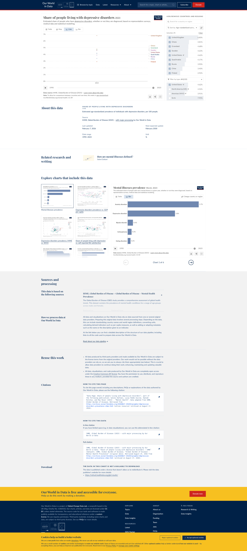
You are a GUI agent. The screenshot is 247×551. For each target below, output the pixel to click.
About (126, 5)
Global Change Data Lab (77, 506)
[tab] (49, 29)
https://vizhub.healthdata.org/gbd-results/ (101, 475)
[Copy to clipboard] (156, 397)
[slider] (153, 87)
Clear (201, 33)
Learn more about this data (93, 93)
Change (193, 196)
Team (155, 522)
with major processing (124, 120)
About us (156, 510)
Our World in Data (48, 5)
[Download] (150, 97)
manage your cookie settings (128, 546)
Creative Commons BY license (105, 374)
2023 (159, 88)
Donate (198, 5)
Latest (105, 5)
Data (98, 5)
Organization (158, 514)
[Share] (155, 97)
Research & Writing (188, 510)
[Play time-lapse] (45, 88)
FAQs (81, 520)
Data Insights (130, 518)
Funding (156, 518)
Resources (115, 5)
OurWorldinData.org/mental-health (55, 97)
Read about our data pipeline (94, 341)
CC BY (70, 97)
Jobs (155, 527)
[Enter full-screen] (160, 97)
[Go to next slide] (191, 262)
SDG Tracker (130, 532)
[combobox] (157, 4)
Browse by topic (86, 5)
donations (75, 540)
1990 (52, 88)
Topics (127, 510)
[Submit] (173, 5)
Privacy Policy (111, 546)
